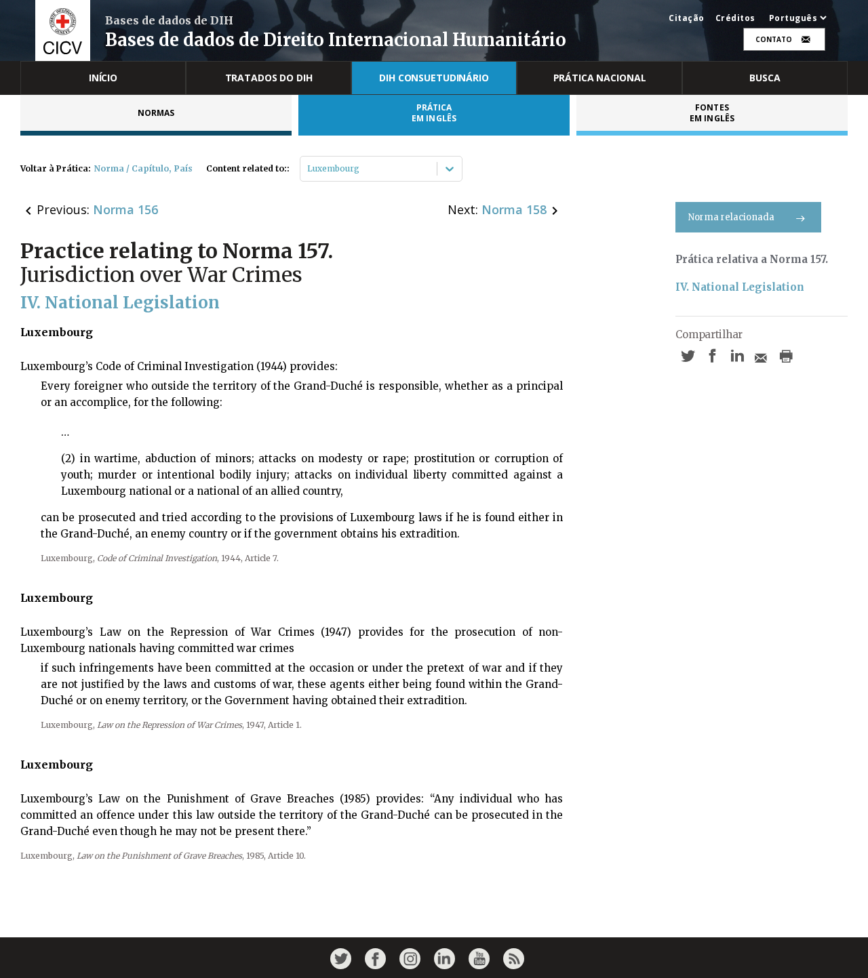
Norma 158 (514, 209)
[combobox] (308, 168)
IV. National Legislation (739, 287)
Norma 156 (125, 209)
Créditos (735, 18)
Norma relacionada (731, 217)
